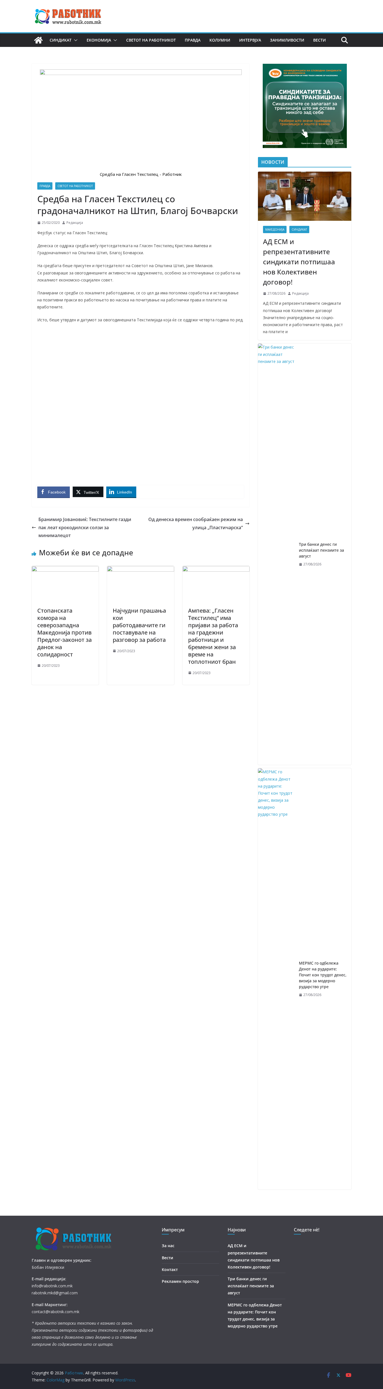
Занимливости (287, 40)
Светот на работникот (151, 40)
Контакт (170, 1269)
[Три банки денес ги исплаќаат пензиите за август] (276, 554)
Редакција (74, 222)
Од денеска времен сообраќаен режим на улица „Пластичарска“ (195, 523)
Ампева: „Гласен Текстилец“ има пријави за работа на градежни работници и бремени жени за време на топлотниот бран (213, 636)
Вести (319, 40)
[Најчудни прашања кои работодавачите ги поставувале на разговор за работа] (140, 570)
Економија (99, 40)
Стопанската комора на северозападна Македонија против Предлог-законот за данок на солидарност (64, 632)
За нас (168, 1245)
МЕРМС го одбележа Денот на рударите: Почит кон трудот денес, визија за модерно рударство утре (323, 974)
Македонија (274, 229)
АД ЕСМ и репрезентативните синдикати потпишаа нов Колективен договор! (299, 262)
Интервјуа (250, 40)
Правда (192, 40)
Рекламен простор (180, 1281)
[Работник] (38, 40)
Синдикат (60, 40)
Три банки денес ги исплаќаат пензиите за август (321, 550)
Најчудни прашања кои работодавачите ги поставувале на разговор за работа (139, 625)
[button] (74, 40)
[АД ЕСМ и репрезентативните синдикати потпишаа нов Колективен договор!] (304, 196)
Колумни (219, 40)
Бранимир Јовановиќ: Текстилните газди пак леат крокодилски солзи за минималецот (84, 527)
